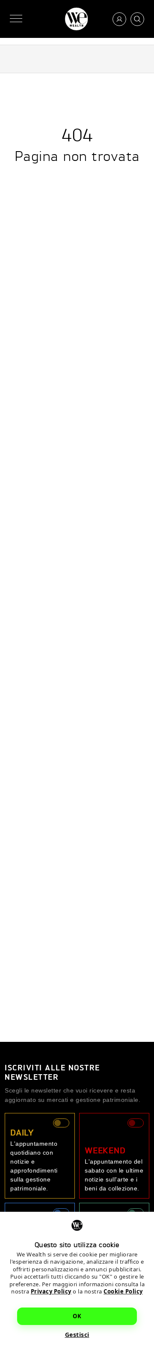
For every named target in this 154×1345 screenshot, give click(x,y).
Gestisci (77, 1335)
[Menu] (16, 19)
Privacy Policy (51, 1291)
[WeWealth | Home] (76, 18)
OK (77, 1316)
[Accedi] (119, 19)
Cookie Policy (123, 1291)
